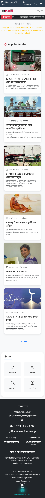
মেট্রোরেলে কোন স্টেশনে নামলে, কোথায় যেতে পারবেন (21, 80)
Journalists (27, 4)
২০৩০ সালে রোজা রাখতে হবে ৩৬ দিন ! (22, 318)
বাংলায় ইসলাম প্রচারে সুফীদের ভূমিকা (21, 224)
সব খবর (24, 342)
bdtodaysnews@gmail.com (26, 416)
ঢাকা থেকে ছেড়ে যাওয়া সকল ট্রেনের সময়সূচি (20, 175)
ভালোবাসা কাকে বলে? (16, 271)
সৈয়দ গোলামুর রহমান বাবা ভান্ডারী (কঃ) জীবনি (19, 127)
